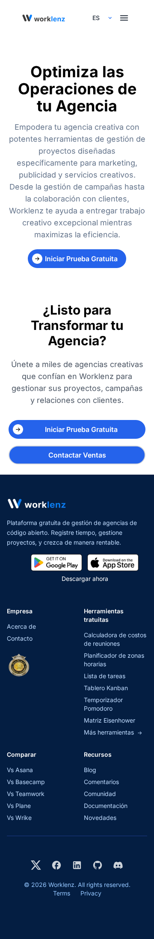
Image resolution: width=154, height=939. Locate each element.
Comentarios (101, 781)
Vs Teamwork (25, 793)
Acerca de (21, 626)
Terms (61, 893)
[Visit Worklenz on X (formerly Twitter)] (36, 865)
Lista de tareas (104, 675)
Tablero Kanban (106, 687)
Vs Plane (19, 805)
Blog (90, 769)
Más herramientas (113, 732)
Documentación (105, 805)
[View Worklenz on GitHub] (97, 865)
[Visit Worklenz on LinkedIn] (77, 865)
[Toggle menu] (124, 18)
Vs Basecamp (26, 781)
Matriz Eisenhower (109, 720)
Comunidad (100, 793)
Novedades (100, 817)
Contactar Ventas (77, 455)
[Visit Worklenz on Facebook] (56, 865)
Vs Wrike (19, 817)
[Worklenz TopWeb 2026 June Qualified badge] (19, 665)
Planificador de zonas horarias (114, 660)
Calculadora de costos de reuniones (115, 639)
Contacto (20, 638)
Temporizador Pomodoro (103, 704)
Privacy (90, 893)
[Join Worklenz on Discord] (118, 865)
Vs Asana (20, 769)
